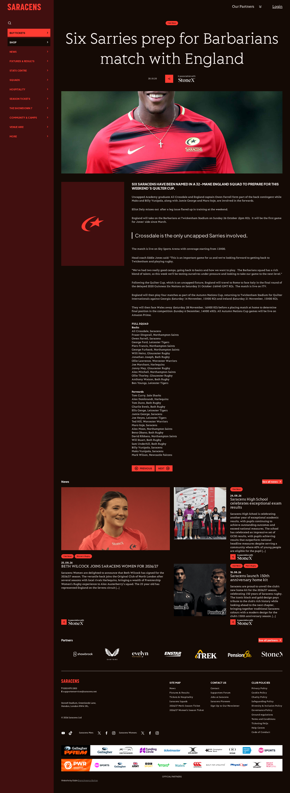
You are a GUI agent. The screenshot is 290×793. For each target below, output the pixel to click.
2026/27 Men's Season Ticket (185, 706)
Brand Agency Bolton (88, 780)
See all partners (268, 640)
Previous (146, 468)
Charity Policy (259, 697)
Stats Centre (18, 70)
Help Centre (258, 728)
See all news (270, 481)
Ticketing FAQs (260, 723)
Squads (15, 79)
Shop (13, 42)
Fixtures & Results (22, 61)
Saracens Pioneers (220, 701)
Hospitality (17, 89)
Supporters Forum (221, 693)
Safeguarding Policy (263, 701)
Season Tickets (20, 98)
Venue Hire (16, 126)
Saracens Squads (178, 701)
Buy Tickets (17, 32)
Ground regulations (262, 715)
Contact (215, 688)
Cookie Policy (259, 693)
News (13, 51)
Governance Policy (262, 710)
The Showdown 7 (21, 108)
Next (161, 468)
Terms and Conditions (263, 719)
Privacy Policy (260, 688)
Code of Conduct (261, 732)
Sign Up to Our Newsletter (225, 706)
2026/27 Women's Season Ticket (187, 710)
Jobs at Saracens (220, 697)
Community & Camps (23, 117)
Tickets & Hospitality (181, 697)
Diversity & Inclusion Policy (267, 706)
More (13, 136)
